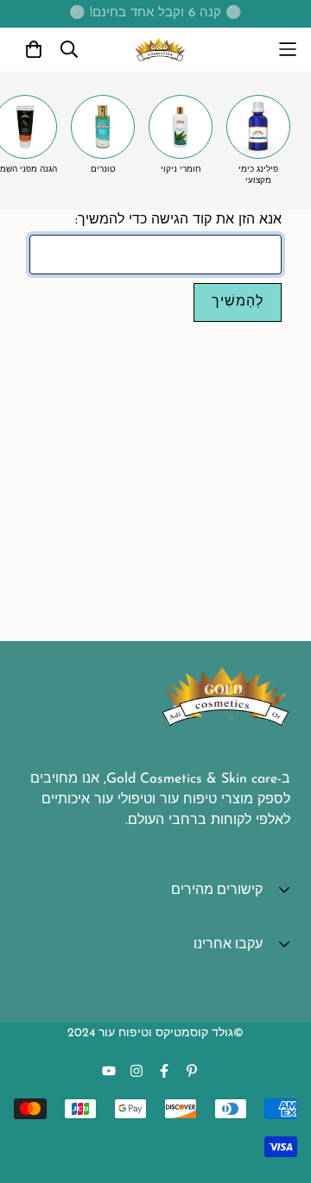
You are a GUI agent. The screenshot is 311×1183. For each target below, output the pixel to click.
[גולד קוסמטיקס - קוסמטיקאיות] (160, 50)
